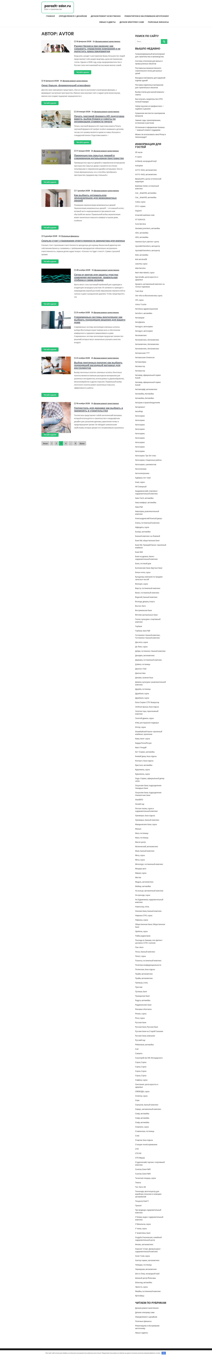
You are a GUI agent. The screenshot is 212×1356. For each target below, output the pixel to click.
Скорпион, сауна (142, 1127)
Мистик (138, 877)
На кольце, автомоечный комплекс (149, 891)
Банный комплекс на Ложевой (147, 536)
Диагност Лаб (140, 669)
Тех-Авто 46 (140, 1187)
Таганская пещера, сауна (145, 1178)
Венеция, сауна (141, 584)
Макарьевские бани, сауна (146, 824)
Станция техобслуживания (146, 1144)
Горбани (138, 626)
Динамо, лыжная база (144, 677)
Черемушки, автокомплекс (146, 1269)
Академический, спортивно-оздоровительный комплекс (146, 492)
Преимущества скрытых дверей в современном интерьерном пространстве (99, 157)
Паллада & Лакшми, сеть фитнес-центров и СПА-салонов (149, 941)
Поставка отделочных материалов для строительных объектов (149, 86)
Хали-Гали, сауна (142, 1256)
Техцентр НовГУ (142, 1201)
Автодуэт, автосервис (144, 326)
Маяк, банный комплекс (144, 851)
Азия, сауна (140, 482)
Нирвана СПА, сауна (143, 915)
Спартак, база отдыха (144, 1140)
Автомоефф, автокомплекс (146, 389)
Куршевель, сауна (142, 769)
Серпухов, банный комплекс (146, 1105)
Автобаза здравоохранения (146, 309)
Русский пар (140, 1040)
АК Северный (140, 486)
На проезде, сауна (142, 895)
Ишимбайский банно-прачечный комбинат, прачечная (148, 733)
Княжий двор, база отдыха (146, 756)
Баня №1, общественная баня (147, 540)
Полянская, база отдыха (145, 969)
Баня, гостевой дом (143, 563)
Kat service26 (141, 259)
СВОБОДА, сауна (142, 1091)
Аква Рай (139, 507)
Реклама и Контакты (143, 1009)
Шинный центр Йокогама (145, 1278)
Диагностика (140, 673)
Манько (138, 829)
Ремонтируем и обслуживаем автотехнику (147, 16)
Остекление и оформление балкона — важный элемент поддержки (150, 128)
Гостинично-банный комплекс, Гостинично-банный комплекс (147, 636)
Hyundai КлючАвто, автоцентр (147, 246)
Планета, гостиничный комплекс (148, 960)
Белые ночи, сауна (142, 572)
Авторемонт (140, 407)
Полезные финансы (158, 22)
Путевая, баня (141, 991)
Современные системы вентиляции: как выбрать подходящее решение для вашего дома (99, 319)
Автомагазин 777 (142, 353)
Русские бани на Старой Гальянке (149, 1031)
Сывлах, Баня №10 (143, 1169)
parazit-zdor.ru (57, 6)
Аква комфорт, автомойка (145, 502)
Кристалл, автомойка (143, 765)
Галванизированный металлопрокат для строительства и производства (150, 55)
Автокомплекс (141, 335)
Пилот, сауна (140, 956)
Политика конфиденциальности (148, 965)
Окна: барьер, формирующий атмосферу (65, 85)
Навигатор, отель (142, 906)
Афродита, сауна (142, 527)
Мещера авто (140, 868)
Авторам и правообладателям (147, 402)
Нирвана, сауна (141, 920)
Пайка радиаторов (142, 936)
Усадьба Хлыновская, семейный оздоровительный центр (148, 1238)
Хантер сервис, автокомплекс (147, 1260)
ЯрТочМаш (139, 1296)
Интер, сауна (140, 727)
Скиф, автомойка (142, 1113)
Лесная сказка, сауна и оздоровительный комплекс (146, 809)
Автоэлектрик (140, 469)
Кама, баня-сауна (142, 738)
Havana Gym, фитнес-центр (147, 241)
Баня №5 (139, 552)
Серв (137, 1100)
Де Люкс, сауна (141, 646)
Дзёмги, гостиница (142, 664)
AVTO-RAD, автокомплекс (146, 170)
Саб (136, 1049)
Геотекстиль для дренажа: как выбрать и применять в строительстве (98, 409)
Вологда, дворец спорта (145, 601)
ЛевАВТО (139, 799)
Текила (138, 1182)
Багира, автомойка (142, 531)
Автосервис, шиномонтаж (145, 464)
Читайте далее (82, 72)
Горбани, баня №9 (142, 631)
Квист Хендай (140, 747)
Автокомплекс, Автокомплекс (147, 340)
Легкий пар (139, 804)
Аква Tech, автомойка (144, 498)
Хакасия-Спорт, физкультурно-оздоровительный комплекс (148, 1250)
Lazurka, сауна (141, 264)
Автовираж (139, 317)
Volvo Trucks (140, 304)
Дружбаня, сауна (142, 693)
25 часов (138, 152)
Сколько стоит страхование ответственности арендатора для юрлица (83, 240)
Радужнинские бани (143, 1005)
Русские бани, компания (145, 1036)
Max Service (140, 268)
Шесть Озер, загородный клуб (147, 1273)
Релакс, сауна (140, 1013)
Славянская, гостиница (144, 1131)
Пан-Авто (139, 947)
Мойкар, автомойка (143, 886)
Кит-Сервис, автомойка (145, 752)
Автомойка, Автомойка (144, 394)
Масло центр (140, 842)
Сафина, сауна (141, 1080)
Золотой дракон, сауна (144, 718)
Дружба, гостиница (142, 689)
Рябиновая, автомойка (144, 1044)
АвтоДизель (140, 322)
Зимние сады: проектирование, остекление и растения (148, 121)
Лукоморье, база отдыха (145, 815)
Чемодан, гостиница (143, 1265)
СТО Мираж (140, 1158)
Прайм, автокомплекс (144, 974)
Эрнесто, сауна (141, 1287)
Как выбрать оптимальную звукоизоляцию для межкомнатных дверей (95, 198)
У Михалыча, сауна (143, 1224)
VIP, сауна (139, 300)
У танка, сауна (141, 1228)
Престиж (138, 987)
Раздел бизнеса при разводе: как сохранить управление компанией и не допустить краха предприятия (97, 48)
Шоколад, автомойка (143, 1282)
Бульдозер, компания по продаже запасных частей (149, 578)
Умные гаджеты (107, 22)
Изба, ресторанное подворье (147, 722)
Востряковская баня (143, 610)
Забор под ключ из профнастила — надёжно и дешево (149, 107)
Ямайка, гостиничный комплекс (148, 1291)
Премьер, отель (141, 982)
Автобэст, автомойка (143, 313)
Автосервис (140, 416)
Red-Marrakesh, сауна (144, 272)
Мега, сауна (140, 855)
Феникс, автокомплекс (144, 1244)
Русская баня (140, 1022)
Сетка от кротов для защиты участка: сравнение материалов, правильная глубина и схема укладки (96, 277)
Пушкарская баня (142, 996)
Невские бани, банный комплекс (148, 911)
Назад (45, 443)
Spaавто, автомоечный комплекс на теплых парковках (150, 285)
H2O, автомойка (141, 233)
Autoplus (139, 165)
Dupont (138, 210)
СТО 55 (138, 1153)
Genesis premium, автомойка (147, 228)
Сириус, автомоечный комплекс (148, 1109)
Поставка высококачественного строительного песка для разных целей (148, 71)
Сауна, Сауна (140, 1062)
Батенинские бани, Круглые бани (148, 568)
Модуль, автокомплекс (144, 882)
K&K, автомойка (141, 255)
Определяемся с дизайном (73, 16)
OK (164, 1353)
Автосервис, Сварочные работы (148, 460)
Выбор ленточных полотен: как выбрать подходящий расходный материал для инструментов (98, 365)
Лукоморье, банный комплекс (147, 820)
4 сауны (138, 157)
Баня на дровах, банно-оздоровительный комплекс (146, 557)
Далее (82, 443)
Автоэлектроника (142, 473)
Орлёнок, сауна (141, 931)
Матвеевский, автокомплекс (146, 846)
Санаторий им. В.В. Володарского (149, 1058)
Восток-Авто (140, 606)
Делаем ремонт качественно (106, 16)
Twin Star (139, 291)
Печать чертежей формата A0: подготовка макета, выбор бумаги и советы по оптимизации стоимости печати (99, 119)
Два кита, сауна (141, 642)
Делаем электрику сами (132, 22)
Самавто (138, 1053)
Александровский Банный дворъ (148, 518)
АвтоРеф (139, 411)
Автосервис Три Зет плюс (145, 455)
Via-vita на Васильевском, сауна (148, 295)
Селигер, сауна (141, 1096)
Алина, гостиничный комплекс (147, 523)
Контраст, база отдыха (144, 761)
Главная (50, 16)
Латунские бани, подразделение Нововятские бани (148, 794)
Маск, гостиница (141, 833)
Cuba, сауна (140, 202)
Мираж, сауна (140, 873)
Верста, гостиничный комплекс (147, 588)
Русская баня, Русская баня (146, 1027)
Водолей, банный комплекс (146, 597)
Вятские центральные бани (146, 615)
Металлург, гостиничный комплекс (149, 864)
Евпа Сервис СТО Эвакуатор (147, 702)
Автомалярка (140, 362)
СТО (137, 1149)
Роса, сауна (140, 1018)
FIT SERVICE (140, 219)
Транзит (138, 1205)
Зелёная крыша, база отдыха (147, 707)
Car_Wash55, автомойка (145, 193)
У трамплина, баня (142, 1233)
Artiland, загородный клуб (146, 161)
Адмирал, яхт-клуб (143, 478)
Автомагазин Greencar (145, 357)
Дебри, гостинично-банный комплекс (150, 651)
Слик (137, 1135)
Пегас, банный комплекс (145, 952)
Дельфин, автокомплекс (145, 655)
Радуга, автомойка (142, 1000)
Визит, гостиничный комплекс (147, 593)
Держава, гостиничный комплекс (148, 660)
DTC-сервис (140, 206)
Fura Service (140, 224)
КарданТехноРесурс (143, 743)
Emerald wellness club (144, 215)
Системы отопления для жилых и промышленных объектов (149, 62)
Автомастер (140, 366)
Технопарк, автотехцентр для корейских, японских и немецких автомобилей (148, 1194)
